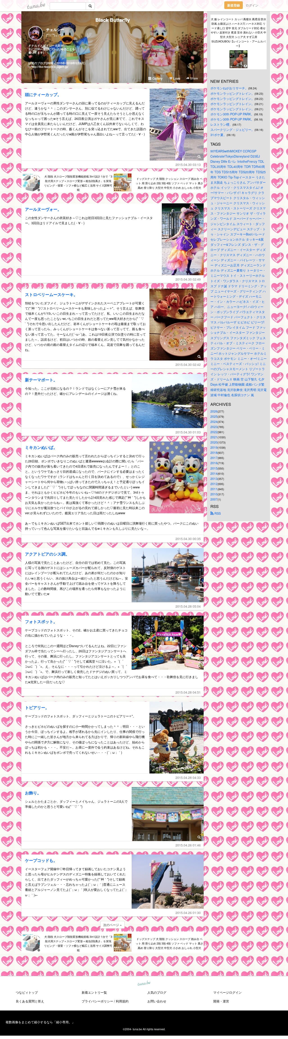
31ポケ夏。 (218, 134)
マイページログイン (227, 992)
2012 (214, 483)
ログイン (252, 5)
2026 (214, 411)
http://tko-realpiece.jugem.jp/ (49, 66)
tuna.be (144, 984)
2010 (214, 494)
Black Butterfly (112, 19)
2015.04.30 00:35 (188, 538)
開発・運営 (221, 1001)
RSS (217, 513)
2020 (214, 442)
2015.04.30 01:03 (188, 432)
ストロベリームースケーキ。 (51, 294)
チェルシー (55, 29)
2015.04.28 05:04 (188, 606)
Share (193, 78)
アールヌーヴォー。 (43, 209)
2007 (214, 499)
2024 (214, 421)
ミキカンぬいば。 (41, 447)
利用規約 (122, 1001)
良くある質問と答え (30, 1001)
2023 (214, 426)
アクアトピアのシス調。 (47, 554)
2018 (214, 452)
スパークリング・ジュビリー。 (232, 129)
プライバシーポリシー (97, 1001)
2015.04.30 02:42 (188, 364)
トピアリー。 (37, 707)
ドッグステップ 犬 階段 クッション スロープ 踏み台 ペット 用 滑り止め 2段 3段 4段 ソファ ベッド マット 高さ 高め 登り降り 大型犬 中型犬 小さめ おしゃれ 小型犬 (169, 183)
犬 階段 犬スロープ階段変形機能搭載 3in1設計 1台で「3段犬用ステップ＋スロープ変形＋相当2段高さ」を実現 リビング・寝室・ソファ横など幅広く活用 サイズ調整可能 (78, 182)
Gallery (156, 78)
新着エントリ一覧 (94, 992)
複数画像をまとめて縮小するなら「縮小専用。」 (40, 1022)
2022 (214, 432)
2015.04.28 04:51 (188, 692)
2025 (214, 416)
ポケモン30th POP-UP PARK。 (232, 114)
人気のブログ (156, 992)
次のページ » (112, 925)
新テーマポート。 (41, 380)
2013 (214, 478)
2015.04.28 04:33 (188, 777)
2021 (214, 437)
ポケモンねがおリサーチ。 (229, 88)
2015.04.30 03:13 (188, 164)
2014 (214, 473)
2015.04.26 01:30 (188, 912)
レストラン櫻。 (221, 124)
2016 (214, 463)
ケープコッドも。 (41, 860)
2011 (214, 489)
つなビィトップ (27, 992)
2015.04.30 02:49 (188, 279)
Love (176, 78)
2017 (214, 457)
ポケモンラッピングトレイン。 (232, 93)
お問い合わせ (156, 1001)
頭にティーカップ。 (43, 94)
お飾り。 (33, 793)
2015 (214, 468)
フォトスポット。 (41, 621)
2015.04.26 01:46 (188, 845)
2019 (214, 447)
